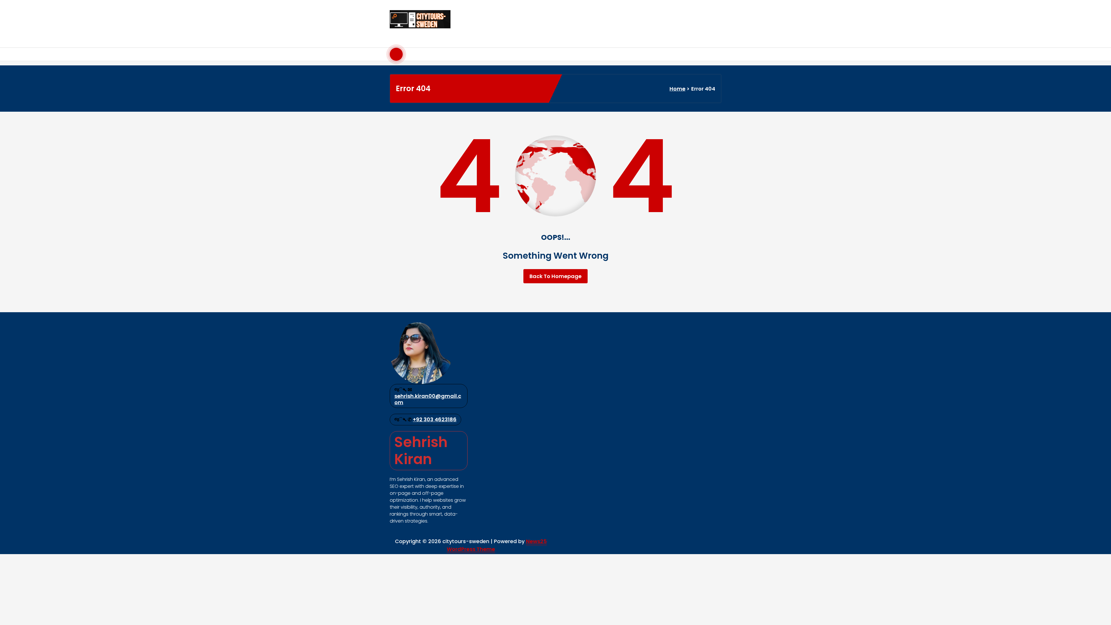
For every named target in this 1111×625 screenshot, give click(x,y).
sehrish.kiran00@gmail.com (427, 399)
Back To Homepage (555, 276)
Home (677, 88)
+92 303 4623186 (435, 419)
